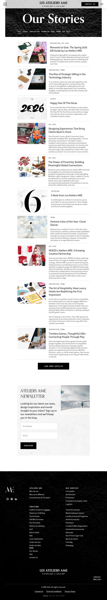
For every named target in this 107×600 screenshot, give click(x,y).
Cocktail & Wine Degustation (77, 526)
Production (70, 497)
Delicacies (69, 532)
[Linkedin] (16, 499)
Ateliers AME (35, 488)
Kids (31, 535)
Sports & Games (72, 539)
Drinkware (70, 523)
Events (25, 31)
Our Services (72, 488)
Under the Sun (35, 542)
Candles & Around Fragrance (77, 516)
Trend (58, 31)
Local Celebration (36, 539)
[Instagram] (8, 499)
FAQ (30, 554)
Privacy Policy (70, 591)
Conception (70, 491)
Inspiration (34, 31)
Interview (45, 31)
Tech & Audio (34, 516)
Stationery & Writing (37, 513)
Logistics (69, 504)
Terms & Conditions (54, 591)
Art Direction (70, 494)
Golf (31, 529)
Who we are (33, 491)
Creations (34, 506)
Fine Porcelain (34, 523)
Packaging (69, 545)
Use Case (66, 31)
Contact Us (33, 557)
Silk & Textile (34, 532)
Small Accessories (72, 519)
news (53, 31)
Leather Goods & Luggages (39, 510)
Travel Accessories (73, 510)
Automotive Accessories (75, 529)
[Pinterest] (12, 499)
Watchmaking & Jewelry (75, 513)
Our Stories (33, 551)
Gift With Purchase (36, 519)
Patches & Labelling (36, 526)
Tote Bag (69, 542)
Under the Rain (35, 545)
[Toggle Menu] (5, 4)
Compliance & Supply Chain (76, 501)
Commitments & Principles (39, 497)
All (19, 31)
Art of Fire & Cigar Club (74, 535)
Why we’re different (36, 494)
